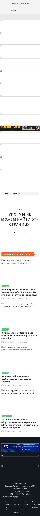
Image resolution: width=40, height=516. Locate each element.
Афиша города (27, 503)
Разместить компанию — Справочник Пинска (18, 507)
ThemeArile (33, 497)
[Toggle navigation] (4, 186)
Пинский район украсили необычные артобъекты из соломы (16, 379)
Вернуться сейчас (20, 233)
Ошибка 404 (15, 193)
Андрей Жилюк (10, 299)
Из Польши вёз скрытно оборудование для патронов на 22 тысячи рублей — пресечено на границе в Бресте (20, 423)
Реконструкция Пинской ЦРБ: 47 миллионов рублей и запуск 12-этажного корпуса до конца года (19, 292)
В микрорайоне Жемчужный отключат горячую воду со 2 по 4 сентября (19, 335)
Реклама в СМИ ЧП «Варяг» (8, 506)
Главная (6, 193)
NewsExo (23, 497)
